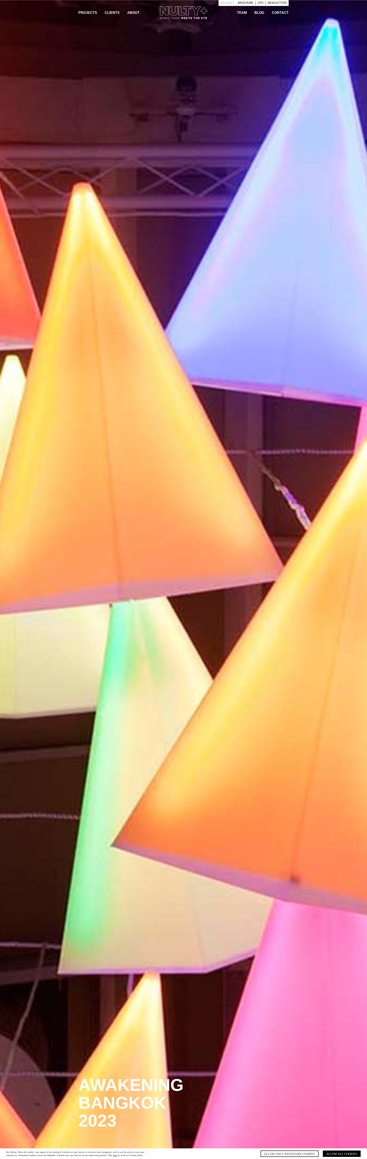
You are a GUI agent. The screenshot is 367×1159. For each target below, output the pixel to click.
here (115, 1155)
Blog (259, 12)
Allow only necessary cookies (289, 1154)
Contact (280, 12)
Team (242, 12)
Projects (87, 12)
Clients (112, 12)
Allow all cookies (341, 1154)
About (133, 12)
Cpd (260, 2)
